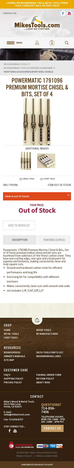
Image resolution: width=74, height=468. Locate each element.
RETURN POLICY (45, 378)
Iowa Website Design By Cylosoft (37, 464)
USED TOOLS (11, 337)
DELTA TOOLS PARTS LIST (49, 352)
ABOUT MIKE (43, 382)
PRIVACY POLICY (24, 456)
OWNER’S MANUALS (14, 356)
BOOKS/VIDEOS (12, 352)
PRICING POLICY (13, 382)
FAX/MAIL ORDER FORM (48, 375)
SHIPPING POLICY (13, 378)
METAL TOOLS (11, 334)
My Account (37, 42)
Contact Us (9, 13)
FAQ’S (7, 375)
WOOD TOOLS (43, 330)
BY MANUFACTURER (47, 334)
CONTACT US (52, 429)
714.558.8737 (16, 419)
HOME (7, 330)
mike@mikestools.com (13, 414)
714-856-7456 (48, 410)
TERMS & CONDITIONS (46, 456)
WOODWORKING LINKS (48, 356)
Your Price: (37, 205)
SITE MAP (9, 360)
